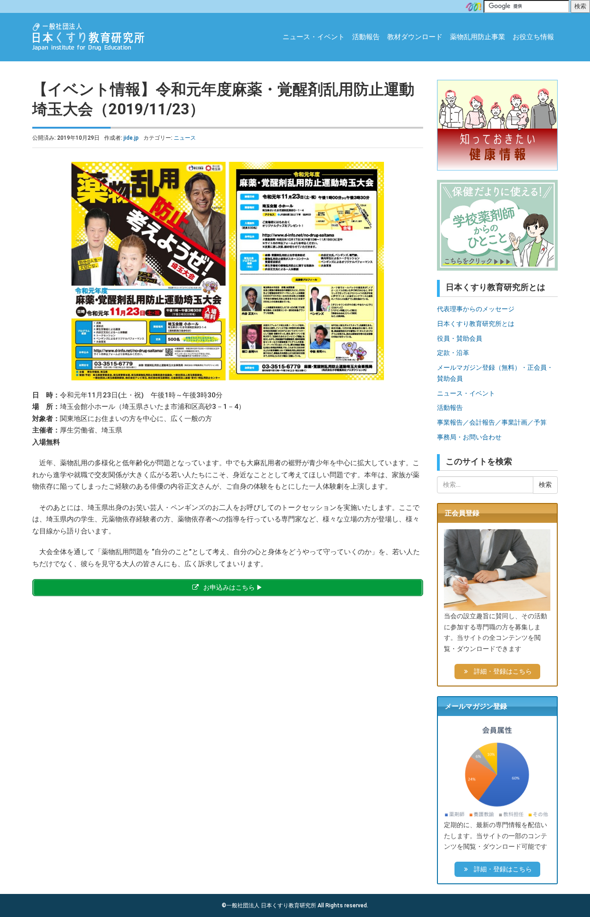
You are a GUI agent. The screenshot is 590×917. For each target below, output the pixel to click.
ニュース (185, 138)
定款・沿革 (453, 352)
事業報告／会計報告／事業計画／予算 (492, 422)
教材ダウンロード (414, 37)
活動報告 (366, 37)
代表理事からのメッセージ (475, 309)
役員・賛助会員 (459, 338)
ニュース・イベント (314, 37)
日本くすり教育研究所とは (475, 323)
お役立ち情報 (533, 37)
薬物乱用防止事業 (477, 37)
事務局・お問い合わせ (469, 437)
